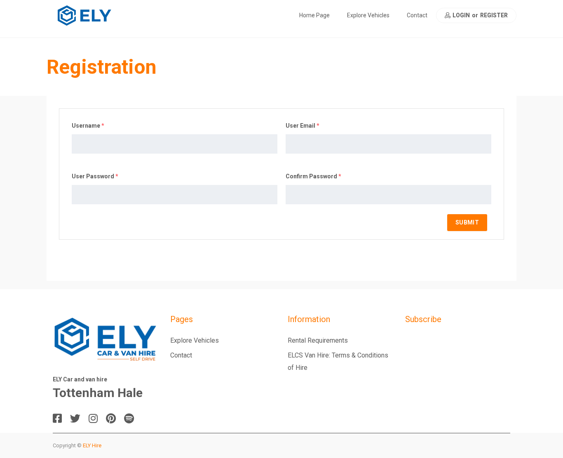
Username (88, 125)
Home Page (314, 15)
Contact (417, 15)
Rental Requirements (318, 340)
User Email (302, 125)
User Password (95, 176)
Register (494, 15)
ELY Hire (92, 445)
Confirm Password (313, 176)
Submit (467, 222)
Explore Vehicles (368, 15)
